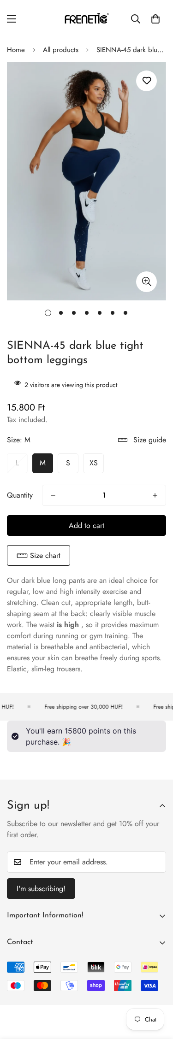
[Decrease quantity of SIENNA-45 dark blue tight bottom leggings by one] (53, 495)
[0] (155, 18)
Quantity (20, 495)
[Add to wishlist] (146, 80)
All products (60, 50)
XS (93, 463)
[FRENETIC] (86, 19)
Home (16, 50)
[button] (38, 555)
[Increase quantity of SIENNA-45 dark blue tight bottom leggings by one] (155, 495)
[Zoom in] (146, 281)
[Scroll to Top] (156, 990)
